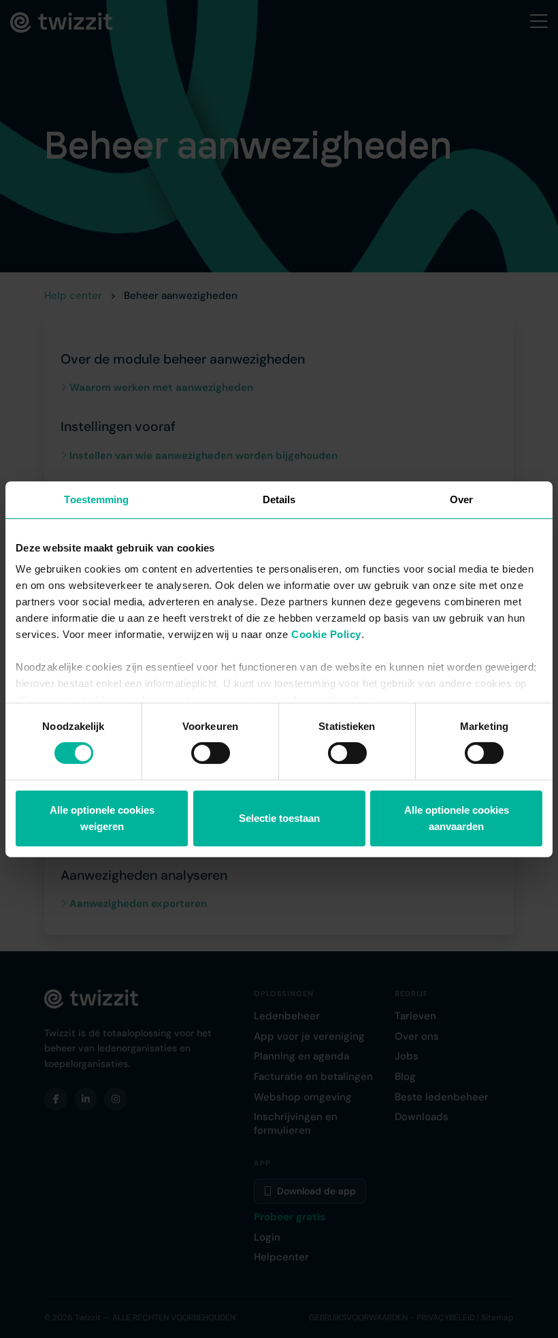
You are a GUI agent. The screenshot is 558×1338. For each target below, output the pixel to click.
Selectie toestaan (279, 818)
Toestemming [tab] (96, 499)
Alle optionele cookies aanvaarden (456, 818)
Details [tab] (279, 499)
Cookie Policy (326, 634)
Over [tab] (461, 499)
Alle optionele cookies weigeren (102, 818)
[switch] (210, 753)
